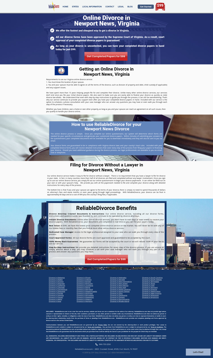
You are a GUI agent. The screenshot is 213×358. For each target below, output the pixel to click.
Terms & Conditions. (157, 327)
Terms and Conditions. (95, 327)
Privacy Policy (102, 325)
